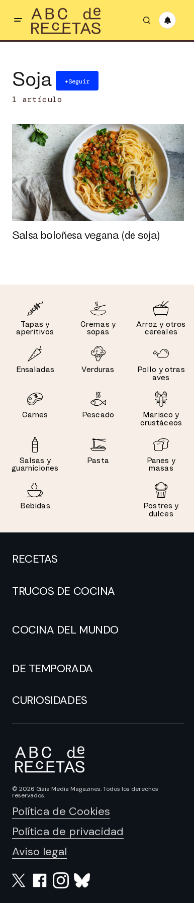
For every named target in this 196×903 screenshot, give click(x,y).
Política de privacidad (68, 831)
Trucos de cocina (63, 591)
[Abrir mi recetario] (167, 20)
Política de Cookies (61, 811)
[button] (18, 20)
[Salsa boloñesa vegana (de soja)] (98, 172)
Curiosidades (49, 700)
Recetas (35, 559)
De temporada (52, 668)
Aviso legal (39, 851)
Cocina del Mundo (65, 630)
